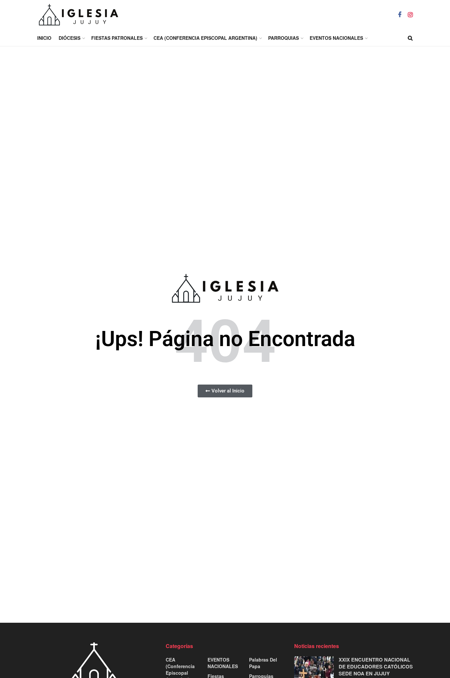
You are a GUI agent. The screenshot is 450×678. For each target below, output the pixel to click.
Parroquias (283, 38)
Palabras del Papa (263, 662)
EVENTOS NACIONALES (336, 38)
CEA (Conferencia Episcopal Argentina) (205, 38)
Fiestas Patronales (117, 38)
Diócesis (69, 38)
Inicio (44, 38)
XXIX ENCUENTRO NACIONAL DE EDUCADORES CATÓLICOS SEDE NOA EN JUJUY (376, 666)
